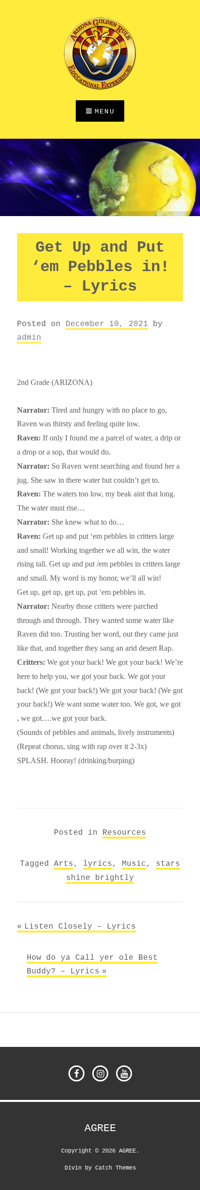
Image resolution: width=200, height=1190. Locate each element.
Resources (124, 832)
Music (134, 863)
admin (29, 337)
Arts (63, 863)
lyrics (97, 863)
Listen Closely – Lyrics (80, 926)
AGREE (100, 1128)
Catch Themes (115, 1167)
